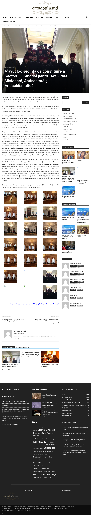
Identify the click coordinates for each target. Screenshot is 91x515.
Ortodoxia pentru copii (59, 506)
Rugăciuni (29, 17)
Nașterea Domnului (40, 457)
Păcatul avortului (71, 506)
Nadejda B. (73, 295)
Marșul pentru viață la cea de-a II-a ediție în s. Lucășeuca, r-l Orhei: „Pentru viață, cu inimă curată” (30, 354)
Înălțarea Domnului (6, 506)
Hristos (51, 442)
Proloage (49, 17)
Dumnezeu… (80, 160)
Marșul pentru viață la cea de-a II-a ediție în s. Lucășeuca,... (82, 182)
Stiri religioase (10, 26)
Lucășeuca (49, 448)
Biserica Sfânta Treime (43, 433)
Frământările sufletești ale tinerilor (40, 508)
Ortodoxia (39, 17)
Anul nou (47, 427)
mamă (34, 451)
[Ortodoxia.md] (45, 7)
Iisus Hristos (51, 445)
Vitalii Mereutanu (75, 303)
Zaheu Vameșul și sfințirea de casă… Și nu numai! (67, 236)
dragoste (53, 439)
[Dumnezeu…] (83, 155)
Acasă (5, 17)
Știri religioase (67, 116)
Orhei (51, 457)
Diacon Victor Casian (76, 271)
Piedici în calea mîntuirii (46, 506)
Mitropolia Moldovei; (48, 451)
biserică (36, 436)
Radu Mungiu (67, 445)
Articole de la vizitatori (70, 121)
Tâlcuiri (65, 126)
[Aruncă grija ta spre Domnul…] (83, 229)
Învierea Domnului (62, 508)
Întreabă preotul (9, 21)
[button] (87, 17)
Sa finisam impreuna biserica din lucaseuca (12, 510)
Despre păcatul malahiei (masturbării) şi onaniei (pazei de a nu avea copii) (75, 452)
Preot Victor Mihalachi (77, 279)
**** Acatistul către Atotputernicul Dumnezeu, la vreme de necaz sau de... (49, 404)
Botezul (42, 436)
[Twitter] (19, 339)
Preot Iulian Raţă (13, 90)
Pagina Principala (68, 113)
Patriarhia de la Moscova (39, 462)
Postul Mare (53, 508)
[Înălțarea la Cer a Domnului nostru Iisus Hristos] (68, 155)
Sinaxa (45, 477)
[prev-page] (3, 373)
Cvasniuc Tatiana (75, 287)
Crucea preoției (17, 508)
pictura (53, 471)
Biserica (35, 430)
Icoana (34, 445)
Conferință (48, 436)
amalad (65, 433)
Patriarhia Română (50, 462)
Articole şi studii (16, 17)
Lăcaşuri (66, 17)
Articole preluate (68, 124)
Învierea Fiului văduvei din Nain (10, 424)
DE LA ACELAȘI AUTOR (22, 347)
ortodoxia (35, 460)
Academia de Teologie (38, 427)
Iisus (44, 445)
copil (34, 439)
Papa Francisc (42, 460)
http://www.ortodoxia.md (20, 333)
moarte (35, 454)
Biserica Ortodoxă (46, 430)
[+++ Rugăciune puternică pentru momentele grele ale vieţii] (36, 396)
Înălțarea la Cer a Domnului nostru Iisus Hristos (68, 162)
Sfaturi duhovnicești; (38, 477)
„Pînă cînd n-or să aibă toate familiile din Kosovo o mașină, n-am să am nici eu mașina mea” (47, 321)
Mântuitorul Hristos (42, 454)
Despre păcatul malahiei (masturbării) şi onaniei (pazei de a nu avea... (49, 412)
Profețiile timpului (68, 140)
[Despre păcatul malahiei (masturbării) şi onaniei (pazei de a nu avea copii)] (36, 413)
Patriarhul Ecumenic (37, 471)
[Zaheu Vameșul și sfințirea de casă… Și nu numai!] (68, 229)
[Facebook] (15, 339)
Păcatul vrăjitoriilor (6, 508)
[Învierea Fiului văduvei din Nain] (68, 190)
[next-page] (6, 373)
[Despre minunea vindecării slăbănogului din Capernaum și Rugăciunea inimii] (83, 212)
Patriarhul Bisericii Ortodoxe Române (41, 465)
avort (52, 427)
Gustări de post (68, 132)
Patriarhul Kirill (47, 471)
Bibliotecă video (68, 129)
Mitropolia (39, 451)
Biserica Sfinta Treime (69, 134)
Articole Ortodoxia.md (70, 119)
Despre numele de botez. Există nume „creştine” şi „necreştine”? (13, 320)
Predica (36, 474)
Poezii (57, 17)
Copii (53, 436)
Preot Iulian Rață (48, 474)
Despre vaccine (26, 508)
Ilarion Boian (36, 448)
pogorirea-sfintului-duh (33, 506)
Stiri (16, 26)
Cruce (47, 439)
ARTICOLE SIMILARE (8, 347)
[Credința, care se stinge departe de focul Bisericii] (50, 357)
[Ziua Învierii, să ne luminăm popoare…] (68, 245)
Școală (49, 477)
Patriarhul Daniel (45, 468)
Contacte (66, 137)
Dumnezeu (39, 442)
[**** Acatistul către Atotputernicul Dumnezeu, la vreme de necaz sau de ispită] (36, 405)
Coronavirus (41, 439)
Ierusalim (40, 445)
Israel (41, 448)
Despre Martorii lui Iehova (19, 506)
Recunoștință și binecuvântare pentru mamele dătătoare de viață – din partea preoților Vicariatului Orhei (15, 411)
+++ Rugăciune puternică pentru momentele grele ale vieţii (49, 395)
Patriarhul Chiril (36, 468)
